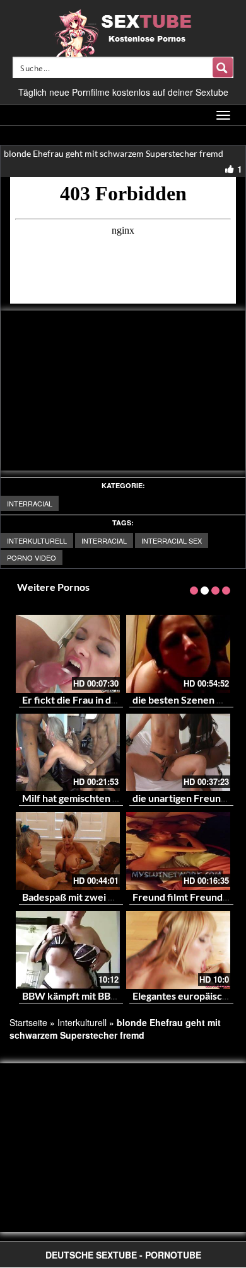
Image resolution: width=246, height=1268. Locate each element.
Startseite (28, 1022)
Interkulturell (37, 540)
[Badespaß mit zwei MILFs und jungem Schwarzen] (68, 851)
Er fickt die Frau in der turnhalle (93, 699)
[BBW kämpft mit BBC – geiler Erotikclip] (68, 950)
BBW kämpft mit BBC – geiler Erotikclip (110, 996)
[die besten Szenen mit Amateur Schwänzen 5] (178, 654)
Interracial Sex (171, 540)
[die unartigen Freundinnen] (178, 753)
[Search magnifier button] (223, 67)
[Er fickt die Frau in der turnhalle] (68, 654)
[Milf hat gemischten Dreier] (68, 753)
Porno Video (31, 557)
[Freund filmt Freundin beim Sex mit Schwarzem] (178, 851)
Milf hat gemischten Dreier (82, 798)
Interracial (29, 503)
